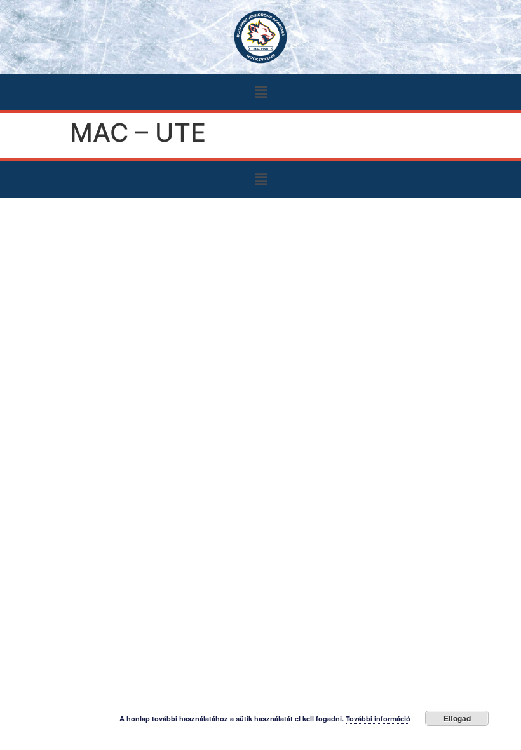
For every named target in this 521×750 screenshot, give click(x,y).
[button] (260, 92)
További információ (378, 718)
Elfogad (457, 718)
